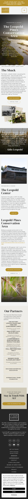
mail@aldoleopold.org (14, 457)
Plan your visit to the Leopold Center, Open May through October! (14, 3)
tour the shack (14, 98)
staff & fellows (14, 462)
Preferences (14, 495)
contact (14, 460)
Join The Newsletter (14, 403)
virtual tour (14, 101)
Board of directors (14, 464)
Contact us (14, 273)
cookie (14, 471)
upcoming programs (14, 269)
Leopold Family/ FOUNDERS (14, 467)
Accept (14, 488)
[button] (24, 10)
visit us (14, 213)
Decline (14, 491)
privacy (14, 469)
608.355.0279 (14, 455)
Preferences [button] (12, 485)
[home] (5, 10)
